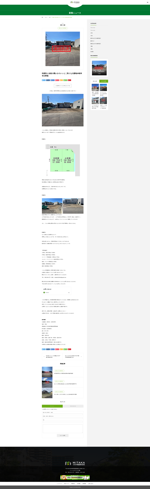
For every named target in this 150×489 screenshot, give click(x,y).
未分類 (92, 51)
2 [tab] (99, 73)
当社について (66, 483)
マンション (93, 27)
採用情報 (84, 483)
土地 (91, 32)
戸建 (91, 46)
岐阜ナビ (92, 40)
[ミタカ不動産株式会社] (75, 2)
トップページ (59, 483)
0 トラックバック (73, 406)
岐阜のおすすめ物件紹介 (63, 28)
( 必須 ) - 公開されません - (48, 416)
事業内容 (73, 483)
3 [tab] (100, 73)
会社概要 (78, 483)
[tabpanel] (99, 68)
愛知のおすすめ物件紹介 (96, 43)
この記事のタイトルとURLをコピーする (62, 85)
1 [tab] (98, 73)
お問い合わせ (90, 483)
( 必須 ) (48, 412)
